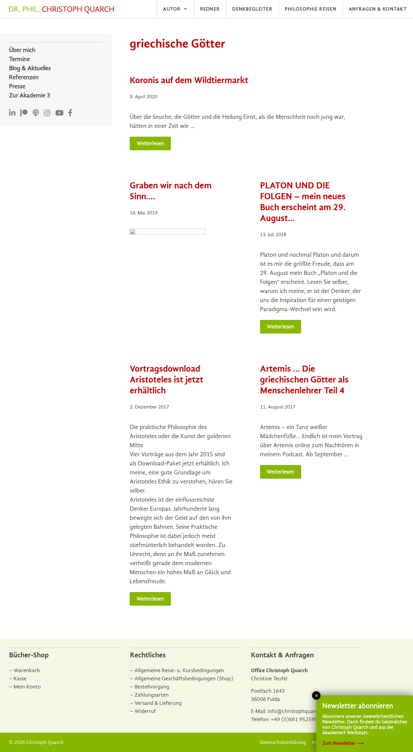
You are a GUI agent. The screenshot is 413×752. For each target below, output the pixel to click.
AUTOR (171, 9)
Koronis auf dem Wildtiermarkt (189, 80)
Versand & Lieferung (158, 703)
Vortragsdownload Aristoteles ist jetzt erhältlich (166, 379)
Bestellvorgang (152, 687)
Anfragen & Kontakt (378, 9)
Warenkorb (27, 670)
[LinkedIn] (12, 113)
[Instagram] (47, 113)
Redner (210, 9)
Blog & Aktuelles (30, 68)
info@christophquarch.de (298, 711)
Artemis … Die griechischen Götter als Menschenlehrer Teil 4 (304, 379)
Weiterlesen (150, 143)
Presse (17, 86)
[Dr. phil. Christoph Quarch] (63, 10)
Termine (19, 59)
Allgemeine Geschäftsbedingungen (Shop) (184, 678)
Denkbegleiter (252, 9)
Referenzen (24, 77)
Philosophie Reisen (311, 9)
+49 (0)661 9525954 (295, 719)
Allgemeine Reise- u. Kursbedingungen (179, 670)
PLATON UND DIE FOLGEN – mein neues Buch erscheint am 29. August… (303, 201)
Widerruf (145, 711)
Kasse (20, 678)
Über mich (22, 50)
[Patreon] (24, 113)
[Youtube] (59, 113)
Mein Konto (27, 687)
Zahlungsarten (152, 695)
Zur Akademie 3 (29, 95)
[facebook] (70, 113)
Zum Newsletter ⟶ (343, 743)
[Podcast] (36, 113)
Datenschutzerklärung (283, 742)
